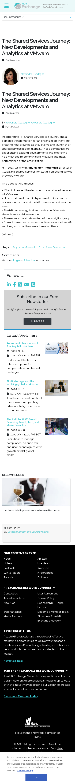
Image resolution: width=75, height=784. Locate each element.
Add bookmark (12, 60)
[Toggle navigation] (6, 6)
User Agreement (48, 593)
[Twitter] (21, 285)
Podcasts (9, 568)
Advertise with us (14, 598)
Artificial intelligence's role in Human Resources (33, 510)
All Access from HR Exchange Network (49, 618)
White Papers (12, 572)
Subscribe (29, 260)
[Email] (27, 285)
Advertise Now (13, 660)
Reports (8, 577)
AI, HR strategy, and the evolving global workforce (22, 383)
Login (16, 260)
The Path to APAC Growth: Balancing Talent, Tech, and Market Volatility (23, 422)
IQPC (38, 737)
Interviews (44, 563)
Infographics (45, 572)
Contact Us (11, 593)
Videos (8, 563)
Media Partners (13, 616)
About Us (9, 603)
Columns (43, 577)
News (7, 558)
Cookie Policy (46, 598)
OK (36, 777)
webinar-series (12, 611)
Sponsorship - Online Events (50, 605)
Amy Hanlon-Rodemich (24, 247)
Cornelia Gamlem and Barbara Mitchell (28, 531)
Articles (42, 558)
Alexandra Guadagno (32, 74)
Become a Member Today (53, 611)
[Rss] (34, 285)
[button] (37, 18)
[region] (37, 768)
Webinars (43, 568)
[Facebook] (15, 285)
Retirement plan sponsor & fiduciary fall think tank (22, 345)
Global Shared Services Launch (54, 247)
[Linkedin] (9, 285)
